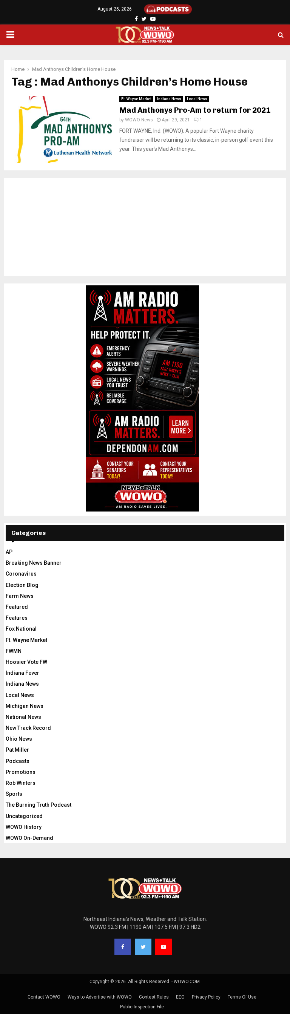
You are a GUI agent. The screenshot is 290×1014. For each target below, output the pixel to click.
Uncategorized (24, 816)
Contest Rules (154, 997)
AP (9, 552)
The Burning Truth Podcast (38, 805)
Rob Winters (20, 783)
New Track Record (28, 728)
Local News (197, 99)
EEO (180, 997)
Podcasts (17, 761)
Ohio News (19, 739)
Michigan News (24, 706)
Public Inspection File (142, 1006)
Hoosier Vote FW (26, 662)
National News (23, 717)
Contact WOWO (44, 997)
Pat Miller (17, 750)
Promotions (20, 772)
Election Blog (22, 585)
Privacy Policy (206, 997)
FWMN (14, 651)
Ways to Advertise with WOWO (100, 997)
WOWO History (24, 827)
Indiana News (169, 99)
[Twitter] (143, 947)
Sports (14, 794)
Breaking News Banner (34, 563)
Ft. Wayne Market (136, 99)
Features (17, 618)
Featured (17, 607)
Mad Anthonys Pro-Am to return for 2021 (194, 110)
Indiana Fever (22, 673)
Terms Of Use (242, 997)
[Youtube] (163, 947)
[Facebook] (122, 947)
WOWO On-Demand (29, 838)
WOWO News (139, 120)
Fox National (21, 629)
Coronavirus (21, 574)
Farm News (20, 596)
